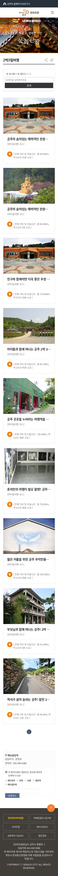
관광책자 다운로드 (16, 835)
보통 (29, 780)
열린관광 (42, 835)
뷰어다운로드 (42, 826)
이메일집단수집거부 (42, 817)
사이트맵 (16, 826)
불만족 (38, 780)
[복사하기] (51, 60)
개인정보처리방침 (16, 817)
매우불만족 (12, 784)
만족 (21, 780)
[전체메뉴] (53, 12)
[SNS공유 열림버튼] (45, 60)
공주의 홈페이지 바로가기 (18, 3)
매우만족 (11, 780)
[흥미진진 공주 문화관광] (29, 12)
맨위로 (51, 808)
